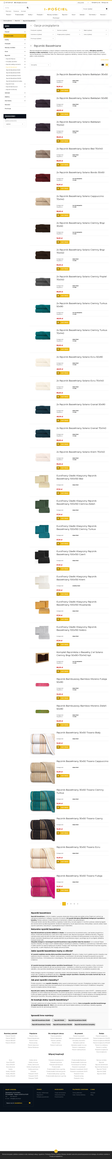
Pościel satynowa (33, 1045)
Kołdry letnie (33, 1060)
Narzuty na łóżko (10, 47)
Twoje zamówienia (60, 1092)
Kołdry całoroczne (33, 1064)
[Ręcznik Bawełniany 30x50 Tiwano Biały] (42, 742)
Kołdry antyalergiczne (33, 1067)
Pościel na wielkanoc (101, 1045)
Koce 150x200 (10, 1062)
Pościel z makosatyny (78, 1047)
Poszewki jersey (79, 1076)
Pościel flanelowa (33, 1047)
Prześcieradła (9, 36)
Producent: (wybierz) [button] (36, 30)
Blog (92, 1094)
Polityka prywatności (43, 1097)
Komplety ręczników (11, 61)
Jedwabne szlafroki (79, 1043)
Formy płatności (77, 1092)
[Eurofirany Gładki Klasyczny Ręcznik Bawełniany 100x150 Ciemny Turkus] (42, 531)
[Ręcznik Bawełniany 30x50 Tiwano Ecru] (42, 857)
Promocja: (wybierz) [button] (36, 38)
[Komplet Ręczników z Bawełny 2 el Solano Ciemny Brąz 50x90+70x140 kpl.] (42, 658)
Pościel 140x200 (10, 1036)
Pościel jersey (33, 1043)
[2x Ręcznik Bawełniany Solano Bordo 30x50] (42, 178)
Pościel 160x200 (10, 1038)
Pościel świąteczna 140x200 (101, 1038)
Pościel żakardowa (56, 1038)
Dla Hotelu (8, 101)
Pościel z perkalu (56, 1040)
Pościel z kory (33, 1036)
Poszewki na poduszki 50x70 (78, 1071)
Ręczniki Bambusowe (12, 86)
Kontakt (93, 1092)
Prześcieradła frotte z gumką (56, 1069)
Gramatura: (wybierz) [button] (36, 34)
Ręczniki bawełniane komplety (14, 81)
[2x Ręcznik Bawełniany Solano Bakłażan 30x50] (42, 80)
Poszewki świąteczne (101, 1049)
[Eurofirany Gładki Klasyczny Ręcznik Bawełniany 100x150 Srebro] (42, 632)
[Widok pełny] (106, 65)
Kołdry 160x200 (10, 1074)
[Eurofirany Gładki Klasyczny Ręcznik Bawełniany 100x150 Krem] (42, 582)
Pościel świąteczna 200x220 (101, 1043)
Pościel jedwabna (56, 1036)
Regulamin (40, 1094)
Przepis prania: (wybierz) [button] (63, 34)
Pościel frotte (33, 1040)
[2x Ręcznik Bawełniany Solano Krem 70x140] (42, 457)
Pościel (7, 32)
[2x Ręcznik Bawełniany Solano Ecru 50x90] (42, 362)
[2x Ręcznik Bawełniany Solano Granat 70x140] (42, 433)
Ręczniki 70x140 (101, 1069)
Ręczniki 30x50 (101, 1074)
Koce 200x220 (10, 1064)
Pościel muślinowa (56, 1045)
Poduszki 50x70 (33, 1076)
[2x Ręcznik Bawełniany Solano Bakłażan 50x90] (42, 103)
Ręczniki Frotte (10, 84)
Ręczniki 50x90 (59, 1020)
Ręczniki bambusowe (101, 1067)
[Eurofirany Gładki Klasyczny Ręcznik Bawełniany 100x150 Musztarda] (42, 607)
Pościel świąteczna (101, 1036)
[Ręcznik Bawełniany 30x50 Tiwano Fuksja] (42, 885)
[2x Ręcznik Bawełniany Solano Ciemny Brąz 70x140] (42, 255)
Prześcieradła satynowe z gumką (56, 1076)
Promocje (8, 108)
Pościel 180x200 (10, 1040)
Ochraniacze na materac (78, 1064)
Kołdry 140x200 (10, 1071)
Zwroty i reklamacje (42, 1092)
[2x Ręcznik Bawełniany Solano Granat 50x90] (42, 410)
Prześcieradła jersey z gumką (56, 1074)
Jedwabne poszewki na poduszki (79, 1038)
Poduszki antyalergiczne (56, 1060)
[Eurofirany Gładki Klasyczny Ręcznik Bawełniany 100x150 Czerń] (42, 557)
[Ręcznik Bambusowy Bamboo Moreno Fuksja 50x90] (42, 684)
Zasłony (7, 97)
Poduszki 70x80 (33, 1078)
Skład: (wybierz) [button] (88, 30)
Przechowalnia (59, 1097)
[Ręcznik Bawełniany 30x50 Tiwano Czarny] (42, 828)
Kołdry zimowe (33, 1062)
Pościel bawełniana (33, 1038)
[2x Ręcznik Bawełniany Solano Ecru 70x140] (42, 386)
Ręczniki (7, 55)
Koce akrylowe (10, 1067)
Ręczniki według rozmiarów (13, 64)
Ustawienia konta (60, 1094)
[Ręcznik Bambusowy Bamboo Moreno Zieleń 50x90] (42, 711)
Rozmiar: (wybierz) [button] (62, 30)
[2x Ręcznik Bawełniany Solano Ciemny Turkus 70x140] (42, 335)
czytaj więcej (104, 59)
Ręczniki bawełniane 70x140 (13, 75)
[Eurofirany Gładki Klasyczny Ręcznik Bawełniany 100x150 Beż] (42, 481)
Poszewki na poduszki (78, 1067)
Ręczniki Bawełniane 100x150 (13, 78)
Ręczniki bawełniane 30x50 (41, 1020)
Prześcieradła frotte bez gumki (56, 1071)
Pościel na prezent (78, 1036)
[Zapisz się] (29, 1103)
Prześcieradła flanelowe (79, 1060)
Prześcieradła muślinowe (78, 1062)
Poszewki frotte (79, 1074)
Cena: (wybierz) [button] (88, 34)
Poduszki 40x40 (33, 1074)
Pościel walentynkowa (78, 1049)
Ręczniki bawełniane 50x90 (77, 1020)
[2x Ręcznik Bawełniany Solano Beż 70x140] (42, 154)
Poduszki (7, 43)
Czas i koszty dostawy (79, 1094)
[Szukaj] (28, 8)
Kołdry (7, 39)
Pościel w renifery (101, 1047)
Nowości (7, 104)
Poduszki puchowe (56, 1062)
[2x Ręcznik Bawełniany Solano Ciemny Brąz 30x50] (42, 228)
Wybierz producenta (11, 120)
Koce (6, 51)
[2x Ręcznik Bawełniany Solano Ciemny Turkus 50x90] (42, 309)
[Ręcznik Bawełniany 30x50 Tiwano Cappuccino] (42, 771)
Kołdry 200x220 (10, 1076)
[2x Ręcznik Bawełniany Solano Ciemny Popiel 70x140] (42, 282)
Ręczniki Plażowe (10, 58)
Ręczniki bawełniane (101, 1064)
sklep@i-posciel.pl (13, 1098)
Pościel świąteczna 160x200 (101, 1040)
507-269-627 (11, 1096)
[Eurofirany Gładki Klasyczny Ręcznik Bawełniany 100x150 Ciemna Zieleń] (42, 506)
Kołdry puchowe (33, 1069)
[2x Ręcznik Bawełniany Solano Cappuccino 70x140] (42, 201)
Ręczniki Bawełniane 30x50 (13, 70)
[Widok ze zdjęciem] (102, 65)
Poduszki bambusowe (56, 1064)
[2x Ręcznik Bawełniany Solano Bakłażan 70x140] (42, 127)
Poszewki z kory (79, 1078)
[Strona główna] (56, 9)
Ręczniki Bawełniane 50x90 (13, 72)
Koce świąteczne (101, 1052)
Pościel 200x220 (10, 1043)
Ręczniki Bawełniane (11, 67)
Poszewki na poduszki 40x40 (79, 1069)
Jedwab (7, 93)
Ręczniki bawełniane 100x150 (62, 1024)
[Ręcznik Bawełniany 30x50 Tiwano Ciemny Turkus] (42, 799)
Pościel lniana (56, 1043)
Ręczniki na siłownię (11, 89)
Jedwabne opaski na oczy (78, 1045)
